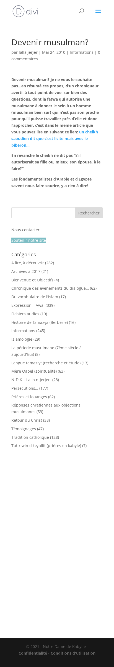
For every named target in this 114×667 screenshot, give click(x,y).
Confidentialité (33, 653)
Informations (82, 52)
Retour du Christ (26, 420)
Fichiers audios (25, 313)
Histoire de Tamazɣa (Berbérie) (39, 322)
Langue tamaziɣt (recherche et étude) (46, 362)
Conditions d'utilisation (73, 653)
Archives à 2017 (25, 271)
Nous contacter (25, 229)
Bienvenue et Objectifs (32, 280)
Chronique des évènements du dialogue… (50, 288)
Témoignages (23, 428)
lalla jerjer (28, 52)
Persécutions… (24, 388)
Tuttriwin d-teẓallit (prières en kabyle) (46, 445)
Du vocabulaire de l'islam (34, 296)
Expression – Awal (28, 305)
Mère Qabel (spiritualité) (34, 371)
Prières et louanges (29, 396)
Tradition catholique (30, 437)
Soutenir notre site (28, 240)
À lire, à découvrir (27, 262)
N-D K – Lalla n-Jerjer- (31, 379)
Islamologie (21, 339)
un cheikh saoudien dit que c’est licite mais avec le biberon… (54, 138)
